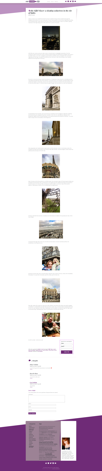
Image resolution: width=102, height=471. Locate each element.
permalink (40, 351)
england (46, 434)
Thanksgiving (42, 453)
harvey (50, 434)
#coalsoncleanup (43, 426)
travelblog (42, 455)
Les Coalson (33, 382)
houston (31, 435)
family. (56, 1)
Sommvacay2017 (39, 350)
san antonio (32, 440)
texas (30, 441)
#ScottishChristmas (43, 429)
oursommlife (46, 441)
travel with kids (51, 457)
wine (30, 444)
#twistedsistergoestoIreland (47, 430)
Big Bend (48, 432)
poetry (31, 437)
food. (52, 1)
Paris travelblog (31, 350)
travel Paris (51, 350)
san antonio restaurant (50, 445)
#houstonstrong (51, 426)
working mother (31, 447)
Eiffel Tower (50, 349)
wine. (48, 1)
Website (30, 409)
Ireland (46, 437)
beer (30, 426)
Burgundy (54, 432)
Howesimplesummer (44, 435)
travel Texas (42, 457)
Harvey (31, 434)
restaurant (32, 438)
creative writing (31, 430)
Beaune (44, 432)
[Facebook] (73, 1)
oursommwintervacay (46, 444)
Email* (62, 346)
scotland (41, 447)
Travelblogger (50, 455)
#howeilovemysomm (46, 428)
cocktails (32, 427)
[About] (68, 1)
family (39, 349)
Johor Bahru (50, 437)
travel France (45, 350)
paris (55, 349)
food (30, 432)
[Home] (66, 1)
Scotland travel (48, 447)
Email (29, 406)
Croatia (41, 434)
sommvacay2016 (45, 449)
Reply (31, 369)
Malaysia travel (44, 439)
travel (42, 349)
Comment (30, 394)
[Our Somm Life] (33, 2)
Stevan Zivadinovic (56, 468)
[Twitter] (70, 1)
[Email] (75, 1)
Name (62, 343)
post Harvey (42, 445)
